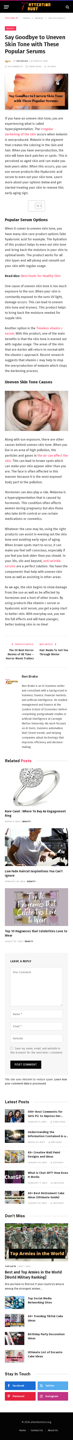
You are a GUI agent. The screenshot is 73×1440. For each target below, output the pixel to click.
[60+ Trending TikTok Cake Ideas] (14, 1320)
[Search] (67, 7)
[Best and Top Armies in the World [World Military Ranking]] (36, 1242)
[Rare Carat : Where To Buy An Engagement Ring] (36, 787)
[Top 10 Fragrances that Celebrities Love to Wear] (36, 907)
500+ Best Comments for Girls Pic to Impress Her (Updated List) (45, 1116)
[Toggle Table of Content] (36, 206)
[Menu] (6, 7)
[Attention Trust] (36, 7)
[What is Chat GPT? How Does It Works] (14, 1177)
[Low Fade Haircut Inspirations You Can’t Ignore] (36, 847)
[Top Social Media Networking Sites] (14, 1302)
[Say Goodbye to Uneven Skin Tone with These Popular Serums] (36, 92)
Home (22, 1430)
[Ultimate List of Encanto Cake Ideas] (14, 1356)
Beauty (10, 28)
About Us (53, 1430)
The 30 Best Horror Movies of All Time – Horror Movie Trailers (20, 654)
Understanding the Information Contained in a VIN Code (47, 1136)
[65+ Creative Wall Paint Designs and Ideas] (14, 1156)
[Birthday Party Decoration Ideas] (14, 1338)
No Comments (15, 66)
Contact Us (37, 1430)
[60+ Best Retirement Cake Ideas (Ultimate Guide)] (14, 1197)
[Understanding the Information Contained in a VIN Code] (14, 1136)
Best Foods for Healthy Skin (41, 276)
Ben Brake (22, 61)
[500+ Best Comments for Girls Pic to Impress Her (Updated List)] (14, 1115)
